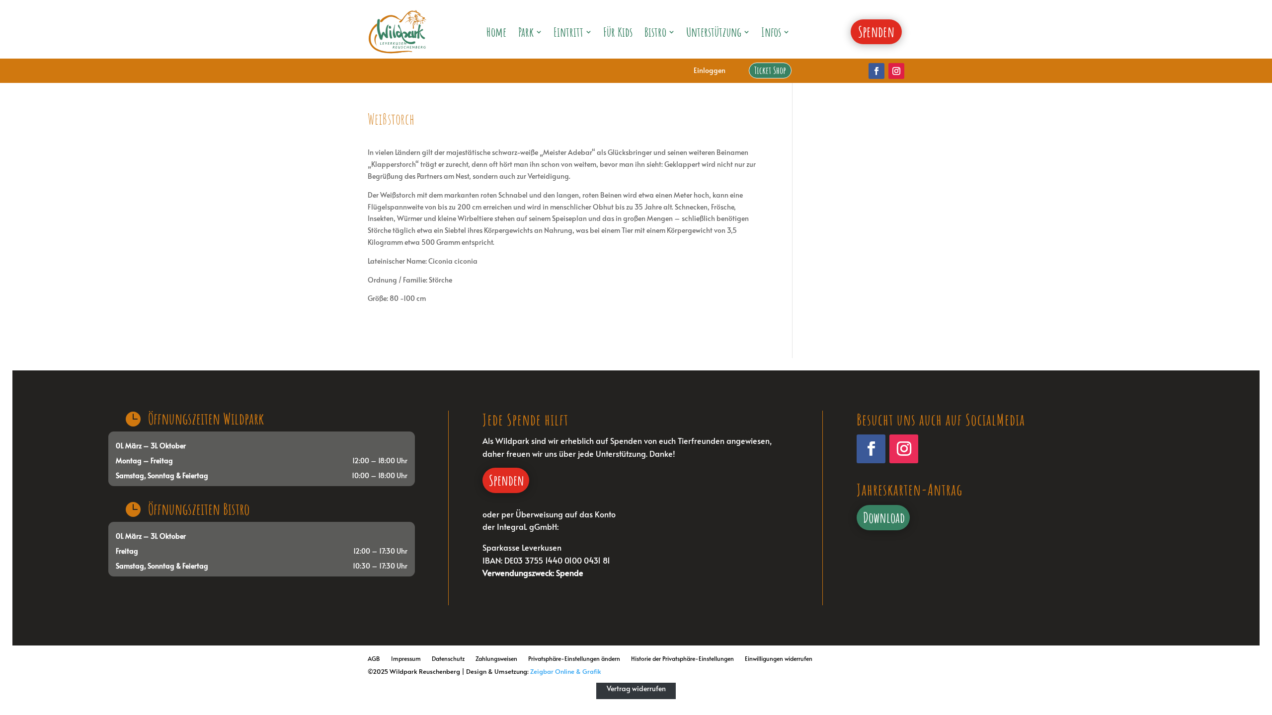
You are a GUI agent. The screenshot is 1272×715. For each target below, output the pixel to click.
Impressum (406, 658)
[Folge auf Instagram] (896, 71)
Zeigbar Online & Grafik (565, 671)
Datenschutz (448, 658)
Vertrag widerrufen (636, 688)
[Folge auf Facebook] (876, 71)
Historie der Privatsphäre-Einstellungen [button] (682, 658)
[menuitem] (496, 31)
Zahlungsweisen (496, 658)
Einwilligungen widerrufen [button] (778, 658)
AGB (374, 658)
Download (884, 517)
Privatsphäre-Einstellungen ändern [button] (574, 658)
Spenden (506, 480)
